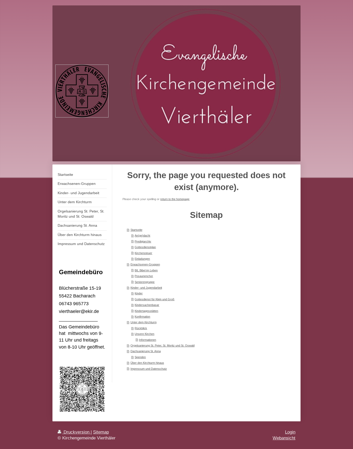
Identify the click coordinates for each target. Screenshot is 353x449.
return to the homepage (174, 199)
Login (290, 432)
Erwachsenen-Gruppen (145, 264)
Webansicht (284, 438)
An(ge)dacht (142, 235)
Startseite (136, 229)
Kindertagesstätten (146, 310)
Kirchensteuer (143, 253)
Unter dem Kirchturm (144, 322)
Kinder (139, 293)
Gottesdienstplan (145, 247)
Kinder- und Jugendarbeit (146, 287)
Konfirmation (142, 316)
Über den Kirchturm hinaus (147, 362)
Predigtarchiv (143, 241)
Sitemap (101, 432)
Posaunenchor (144, 276)
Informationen (147, 339)
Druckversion (76, 432)
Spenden (140, 357)
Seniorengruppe (145, 281)
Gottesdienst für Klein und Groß (154, 299)
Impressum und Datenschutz (149, 368)
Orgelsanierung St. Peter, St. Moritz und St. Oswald (163, 345)
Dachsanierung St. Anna (146, 351)
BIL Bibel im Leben (146, 270)
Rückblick (141, 328)
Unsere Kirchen (144, 333)
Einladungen (142, 258)
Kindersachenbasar (147, 304)
